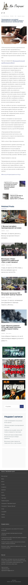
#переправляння (12, 174)
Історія (2, 484)
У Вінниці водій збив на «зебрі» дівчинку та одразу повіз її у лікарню (17, 196)
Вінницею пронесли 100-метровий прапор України (11, 294)
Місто (2, 492)
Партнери (3, 497)
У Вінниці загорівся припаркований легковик (11, 227)
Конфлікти (3, 487)
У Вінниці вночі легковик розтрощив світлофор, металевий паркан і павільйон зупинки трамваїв (11, 185)
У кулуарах (3, 511)
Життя (2, 481)
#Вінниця (4, 174)
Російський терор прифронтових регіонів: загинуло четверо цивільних (13, 436)
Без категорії (4, 476)
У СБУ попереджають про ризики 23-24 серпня (12, 528)
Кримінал (19, 16)
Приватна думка (5, 500)
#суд (19, 174)
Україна (3, 514)
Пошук (21, 406)
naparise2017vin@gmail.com (7, 570)
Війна (7, 297)
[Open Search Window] (2, 13)
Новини (22, 16)
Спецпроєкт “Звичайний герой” (8, 503)
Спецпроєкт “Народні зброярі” (8, 506)
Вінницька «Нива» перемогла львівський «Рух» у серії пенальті (10, 260)
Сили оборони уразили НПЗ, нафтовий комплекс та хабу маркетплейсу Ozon (11, 328)
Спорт (2, 508)
